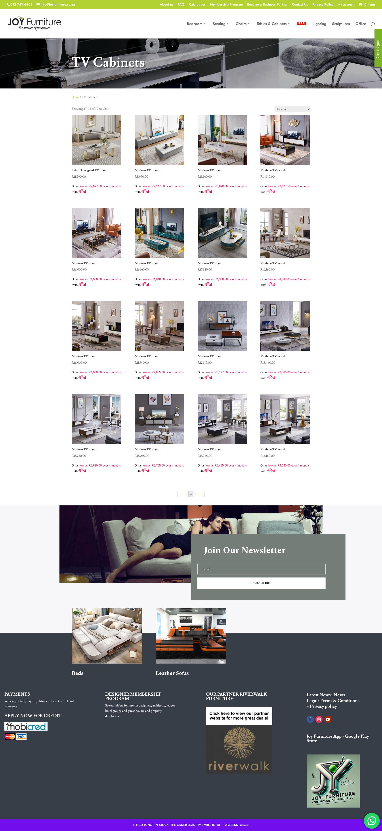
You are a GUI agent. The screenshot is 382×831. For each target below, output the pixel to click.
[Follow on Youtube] (327, 719)
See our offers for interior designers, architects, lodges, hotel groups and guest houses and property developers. (140, 711)
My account (346, 5)
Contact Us (300, 5)
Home (75, 97)
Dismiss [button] (244, 825)
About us (166, 5)
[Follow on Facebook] (310, 719)
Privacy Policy (322, 5)
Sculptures (341, 24)
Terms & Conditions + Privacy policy (333, 703)
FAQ (181, 5)
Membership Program (226, 5)
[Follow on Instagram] (319, 719)
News (339, 695)
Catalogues (197, 5)
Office (360, 24)
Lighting (319, 24)
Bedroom (194, 24)
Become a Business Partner (267, 5)
